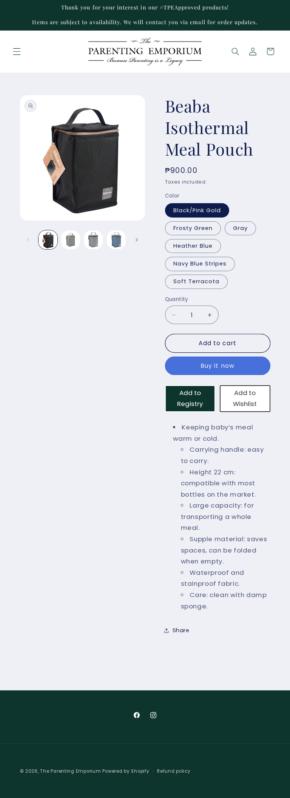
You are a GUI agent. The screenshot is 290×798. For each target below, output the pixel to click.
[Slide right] (136, 240)
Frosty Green (193, 228)
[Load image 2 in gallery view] (70, 239)
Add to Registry (190, 398)
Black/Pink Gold (197, 210)
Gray (240, 228)
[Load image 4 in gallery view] (116, 239)
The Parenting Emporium (70, 771)
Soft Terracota (196, 281)
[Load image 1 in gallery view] (48, 239)
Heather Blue (193, 246)
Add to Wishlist (245, 398)
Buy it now (217, 365)
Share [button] (181, 630)
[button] (16, 51)
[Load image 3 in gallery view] (93, 239)
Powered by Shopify (125, 771)
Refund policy (174, 771)
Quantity (176, 299)
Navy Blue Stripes (200, 263)
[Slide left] (28, 240)
